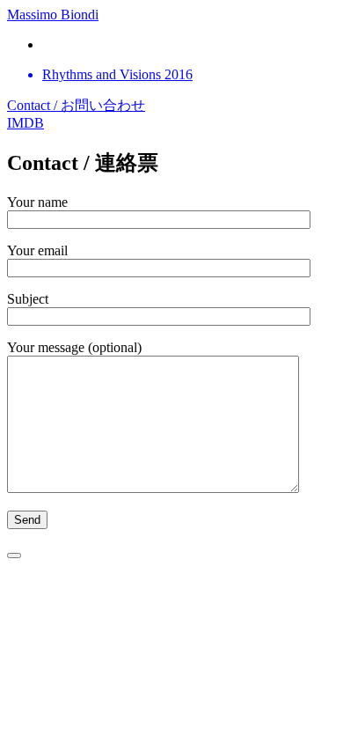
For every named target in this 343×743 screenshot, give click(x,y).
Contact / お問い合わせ (76, 105)
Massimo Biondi (53, 14)
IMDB (25, 122)
